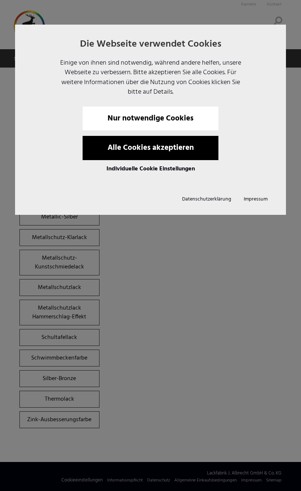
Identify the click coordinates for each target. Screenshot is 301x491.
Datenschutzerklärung (206, 199)
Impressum (256, 199)
